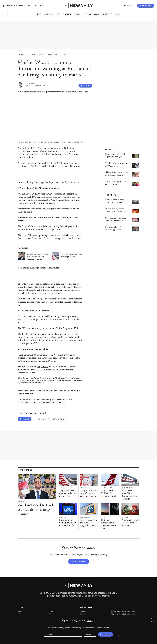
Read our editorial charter (95, 596)
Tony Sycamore (30, 83)
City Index (42, 367)
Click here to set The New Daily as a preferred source (46, 400)
